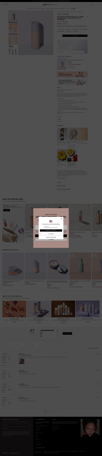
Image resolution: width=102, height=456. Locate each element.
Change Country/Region (51, 237)
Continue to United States (51, 230)
